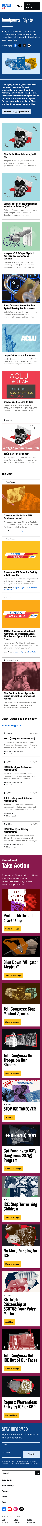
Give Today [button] (29, 6)
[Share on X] (19, 46)
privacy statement (31, 1463)
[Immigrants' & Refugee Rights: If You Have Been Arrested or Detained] (21, 247)
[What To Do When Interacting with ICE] (21, 146)
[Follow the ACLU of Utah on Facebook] (4, 1509)
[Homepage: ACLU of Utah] (9, 6)
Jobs (4, 1502)
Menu (19, 6)
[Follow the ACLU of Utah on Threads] (21, 1509)
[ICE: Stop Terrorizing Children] (21, 1199)
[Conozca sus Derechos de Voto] (21, 393)
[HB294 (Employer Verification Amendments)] (21, 773)
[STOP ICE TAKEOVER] (21, 1101)
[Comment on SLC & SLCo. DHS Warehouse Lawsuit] (21, 507)
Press (4, 1496)
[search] (38, 1472)
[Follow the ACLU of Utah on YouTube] (10, 1509)
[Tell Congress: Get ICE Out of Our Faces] (21, 1351)
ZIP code (6, 1453)
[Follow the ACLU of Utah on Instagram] (15, 1509)
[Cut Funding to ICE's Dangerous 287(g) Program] (21, 1148)
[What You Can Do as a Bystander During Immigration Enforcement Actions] (21, 685)
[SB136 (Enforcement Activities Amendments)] (21, 804)
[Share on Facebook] (15, 46)
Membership (8, 1485)
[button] (24, 46)
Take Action (7, 1480)
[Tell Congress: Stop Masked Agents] (21, 1004)
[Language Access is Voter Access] (21, 346)
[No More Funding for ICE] (21, 1246)
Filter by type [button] (11, 725)
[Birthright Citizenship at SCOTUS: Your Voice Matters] (21, 1298)
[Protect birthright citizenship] (21, 911)
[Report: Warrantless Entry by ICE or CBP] (21, 1398)
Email (5, 1444)
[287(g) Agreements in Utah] (21, 442)
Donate (5, 1491)
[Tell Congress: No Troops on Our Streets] (21, 1053)
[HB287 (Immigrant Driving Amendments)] (21, 836)
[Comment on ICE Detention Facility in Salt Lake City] (21, 564)
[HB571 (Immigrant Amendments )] (21, 744)
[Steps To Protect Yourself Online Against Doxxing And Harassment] (21, 297)
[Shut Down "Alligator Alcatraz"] (21, 958)
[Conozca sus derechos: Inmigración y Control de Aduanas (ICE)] (21, 196)
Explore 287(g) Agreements (16, 111)
